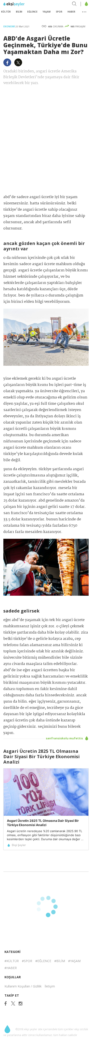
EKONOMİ (9, 26)
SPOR (59, 11)
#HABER (10, 968)
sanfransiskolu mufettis (65, 738)
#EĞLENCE (43, 961)
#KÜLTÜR (11, 961)
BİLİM (19, 11)
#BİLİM (59, 961)
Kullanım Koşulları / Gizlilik (23, 986)
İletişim (50, 986)
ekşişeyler (23, 4)
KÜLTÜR (6, 11)
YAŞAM (46, 11)
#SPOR (27, 961)
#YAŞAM (74, 961)
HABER (71, 11)
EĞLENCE (32, 11)
